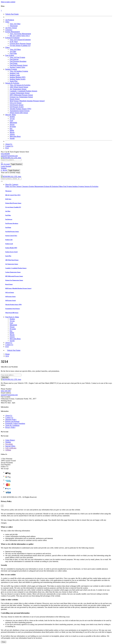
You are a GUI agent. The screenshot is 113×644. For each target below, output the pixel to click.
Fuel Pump (13, 63)
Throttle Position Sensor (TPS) (20, 109)
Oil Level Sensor (16, 103)
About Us (8, 144)
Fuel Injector (14, 59)
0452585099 (5, 154)
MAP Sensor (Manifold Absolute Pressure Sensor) (27, 101)
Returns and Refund (12, 421)
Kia (11, 128)
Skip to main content (8, 2)
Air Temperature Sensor (18, 89)
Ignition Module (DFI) (17, 77)
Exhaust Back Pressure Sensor (20, 43)
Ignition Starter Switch (17, 79)
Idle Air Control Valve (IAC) (20, 36)
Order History (10, 440)
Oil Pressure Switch (17, 107)
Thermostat (14, 26)
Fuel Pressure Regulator (18, 61)
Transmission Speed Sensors (19, 111)
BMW (12, 130)
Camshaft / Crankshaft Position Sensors (23, 91)
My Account (5, 164)
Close (3, 642)
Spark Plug (13, 81)
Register (8, 166)
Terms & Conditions (12, 425)
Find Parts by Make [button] (12, 317)
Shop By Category (11, 184)
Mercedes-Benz (15, 136)
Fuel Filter (13, 53)
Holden (12, 117)
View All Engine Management (20, 34)
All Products (9, 20)
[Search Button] (2, 162)
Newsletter (9, 444)
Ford (11, 121)
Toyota (12, 119)
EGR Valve (14, 41)
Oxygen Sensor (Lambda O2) (20, 45)
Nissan (12, 124)
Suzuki (12, 138)
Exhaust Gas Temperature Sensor (21, 97)
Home (7, 354)
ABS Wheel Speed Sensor (19, 87)
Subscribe (5, 377)
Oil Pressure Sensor (16, 105)
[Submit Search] (2, 181)
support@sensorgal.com (9, 156)
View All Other (15, 24)
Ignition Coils (14, 73)
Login (3, 166)
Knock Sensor (15, 99)
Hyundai (13, 126)
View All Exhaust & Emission (20, 40)
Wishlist (3, 168)
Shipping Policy (10, 419)
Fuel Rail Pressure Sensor (19, 65)
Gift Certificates (10, 448)
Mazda (12, 132)
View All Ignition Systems (19, 71)
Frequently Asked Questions (15, 423)
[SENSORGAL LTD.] (11, 158)
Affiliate (8, 450)
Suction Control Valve (17, 67)
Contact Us (9, 146)
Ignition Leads (15, 75)
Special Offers (10, 446)
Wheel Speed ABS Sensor (19, 113)
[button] (7, 22)
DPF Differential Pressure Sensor (21, 95)
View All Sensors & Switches (20, 85)
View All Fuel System (17, 57)
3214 (7, 356)
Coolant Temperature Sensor (20, 93)
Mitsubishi (13, 122)
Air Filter (13, 51)
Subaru (12, 134)
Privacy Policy (10, 427)
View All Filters (15, 49)
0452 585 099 (6, 391)
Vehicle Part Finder (12, 14)
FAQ (7, 148)
